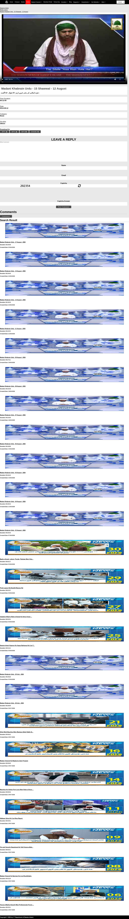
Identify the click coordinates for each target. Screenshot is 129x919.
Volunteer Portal (47, 2)
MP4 (4, 132)
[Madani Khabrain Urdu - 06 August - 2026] (64, 441)
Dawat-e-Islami (4, 8)
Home (11, 2)
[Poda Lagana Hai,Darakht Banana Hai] (64, 586)
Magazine (76, 2)
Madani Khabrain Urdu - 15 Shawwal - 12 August (14, 11)
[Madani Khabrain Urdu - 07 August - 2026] (64, 413)
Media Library (4, 10)
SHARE (34, 132)
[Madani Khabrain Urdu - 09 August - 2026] (64, 355)
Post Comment (63, 207)
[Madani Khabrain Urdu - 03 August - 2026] (64, 528)
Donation (64, 2)
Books (23, 2)
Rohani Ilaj (57, 2)
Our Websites (95, 2)
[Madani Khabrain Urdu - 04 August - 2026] (64, 499)
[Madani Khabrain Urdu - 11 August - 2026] (64, 326)
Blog (70, 2)
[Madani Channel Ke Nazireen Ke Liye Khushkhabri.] (64, 874)
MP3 (14, 132)
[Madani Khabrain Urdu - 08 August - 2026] (64, 384)
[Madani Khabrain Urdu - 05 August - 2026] (64, 470)
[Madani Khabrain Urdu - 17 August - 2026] (64, 240)
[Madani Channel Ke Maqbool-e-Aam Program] (64, 758)
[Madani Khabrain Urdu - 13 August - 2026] (64, 297)
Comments (6, 216)
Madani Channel (36, 2)
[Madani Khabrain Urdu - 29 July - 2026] (64, 672)
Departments (85, 2)
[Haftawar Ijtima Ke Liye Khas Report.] (64, 816)
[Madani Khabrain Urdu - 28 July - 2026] (64, 701)
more (103, 2)
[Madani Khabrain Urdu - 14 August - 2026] (64, 269)
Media (28, 2)
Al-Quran (17, 2)
